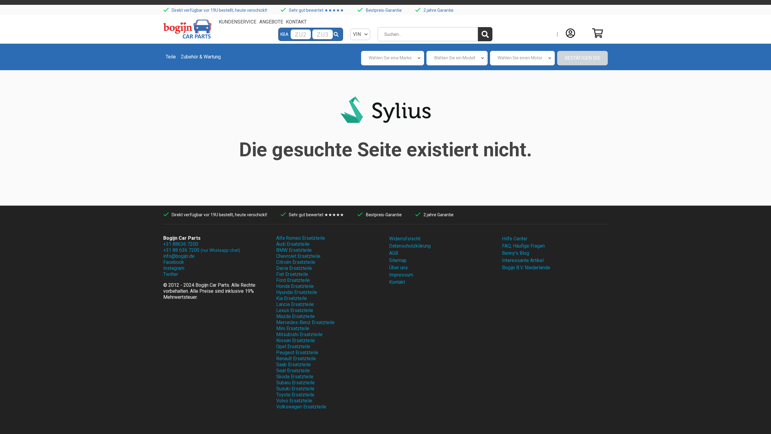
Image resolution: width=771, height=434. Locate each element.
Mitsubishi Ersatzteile (299, 334)
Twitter (170, 274)
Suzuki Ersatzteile (295, 389)
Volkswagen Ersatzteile (301, 407)
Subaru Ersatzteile (295, 383)
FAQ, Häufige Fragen (523, 246)
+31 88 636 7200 (201, 250)
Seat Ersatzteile (293, 370)
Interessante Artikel (523, 260)
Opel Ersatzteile (293, 346)
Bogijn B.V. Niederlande (526, 267)
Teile (171, 57)
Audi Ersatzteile (293, 244)
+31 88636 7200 (180, 244)
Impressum (401, 275)
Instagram (173, 268)
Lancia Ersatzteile (295, 304)
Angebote (271, 22)
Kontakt (296, 22)
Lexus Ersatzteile (294, 310)
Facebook (173, 262)
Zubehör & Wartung (201, 57)
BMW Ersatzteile (294, 250)
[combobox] (392, 58)
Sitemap (398, 260)
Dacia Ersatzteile (294, 268)
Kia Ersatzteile (291, 298)
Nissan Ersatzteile (295, 340)
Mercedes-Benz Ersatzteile (305, 322)
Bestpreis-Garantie (384, 10)
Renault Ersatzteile (296, 358)
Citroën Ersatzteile (295, 262)
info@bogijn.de (179, 256)
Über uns (398, 267)
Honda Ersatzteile (295, 286)
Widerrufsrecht (404, 239)
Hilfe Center (514, 239)
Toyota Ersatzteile (295, 395)
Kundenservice (237, 22)
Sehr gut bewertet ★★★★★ (316, 10)
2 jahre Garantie (438, 10)
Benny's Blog (515, 253)
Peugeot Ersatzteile (297, 352)
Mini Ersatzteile (292, 328)
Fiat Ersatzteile (292, 274)
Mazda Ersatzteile (295, 316)
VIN (357, 34)
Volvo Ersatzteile (294, 401)
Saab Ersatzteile (293, 364)
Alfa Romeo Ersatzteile (300, 238)
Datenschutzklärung (410, 246)
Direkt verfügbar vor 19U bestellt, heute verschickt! (219, 10)
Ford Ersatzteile (293, 280)
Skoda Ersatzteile (295, 376)
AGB (393, 253)
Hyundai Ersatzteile (296, 292)
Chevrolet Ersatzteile (298, 256)
